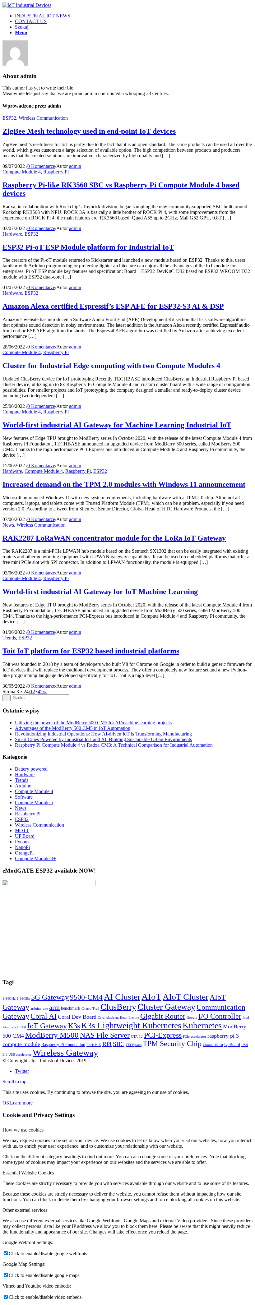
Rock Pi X (93, 1045)
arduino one (39, 1008)
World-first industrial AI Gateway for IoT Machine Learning (100, 592)
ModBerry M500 (52, 1035)
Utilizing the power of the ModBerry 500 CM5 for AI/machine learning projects (93, 722)
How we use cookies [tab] (23, 1129)
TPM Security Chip (172, 1044)
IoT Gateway (47, 1025)
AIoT (151, 997)
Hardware (12, 234)
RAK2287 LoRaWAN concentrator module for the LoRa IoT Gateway (114, 538)
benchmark (70, 1008)
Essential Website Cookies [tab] (28, 1172)
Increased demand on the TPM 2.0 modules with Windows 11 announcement (123, 484)
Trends (9, 637)
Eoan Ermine (129, 1017)
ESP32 (9, 118)
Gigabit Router (162, 1016)
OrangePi (24, 852)
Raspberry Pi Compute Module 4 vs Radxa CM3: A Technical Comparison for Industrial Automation (114, 745)
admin (75, 166)
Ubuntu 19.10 (213, 1045)
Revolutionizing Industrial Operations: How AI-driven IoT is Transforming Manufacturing (103, 733)
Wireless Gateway (65, 1053)
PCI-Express (163, 1035)
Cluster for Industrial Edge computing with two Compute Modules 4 (111, 366)
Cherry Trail (90, 1008)
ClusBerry (118, 1007)
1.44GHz (9, 998)
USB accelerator (19, 1054)
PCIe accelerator (194, 1036)
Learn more (21, 1102)
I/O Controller (219, 1016)
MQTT (22, 830)
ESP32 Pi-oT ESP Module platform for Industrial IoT (88, 247)
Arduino (23, 785)
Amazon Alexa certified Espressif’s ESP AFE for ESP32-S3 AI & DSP (113, 306)
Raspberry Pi (56, 171)
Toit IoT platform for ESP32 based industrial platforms (90, 651)
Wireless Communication (43, 118)
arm (54, 1007)
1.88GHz (23, 998)
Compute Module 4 (21, 171)
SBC (118, 1044)
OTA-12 (137, 1036)
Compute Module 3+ (35, 858)
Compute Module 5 (34, 802)
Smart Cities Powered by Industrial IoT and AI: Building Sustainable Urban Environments (103, 739)
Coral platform (108, 1017)
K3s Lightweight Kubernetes (131, 1025)
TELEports (133, 1045)
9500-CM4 (86, 997)
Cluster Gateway (166, 1007)
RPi (107, 1044)
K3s (74, 1026)
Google (192, 1017)
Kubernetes (202, 1025)
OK (6, 1102)
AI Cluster (122, 997)
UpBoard (232, 1044)
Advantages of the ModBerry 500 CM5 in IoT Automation (72, 728)
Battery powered (31, 769)
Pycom (22, 841)
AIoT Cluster (185, 997)
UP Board (25, 836)
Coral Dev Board (77, 1017)
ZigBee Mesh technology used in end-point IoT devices (89, 131)
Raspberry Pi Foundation (63, 1044)
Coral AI (43, 1016)
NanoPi (22, 847)
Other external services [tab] (24, 1210)
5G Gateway (50, 997)
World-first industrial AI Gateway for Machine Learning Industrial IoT (116, 425)
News (8, 525)
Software (24, 797)
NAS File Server (105, 1035)
